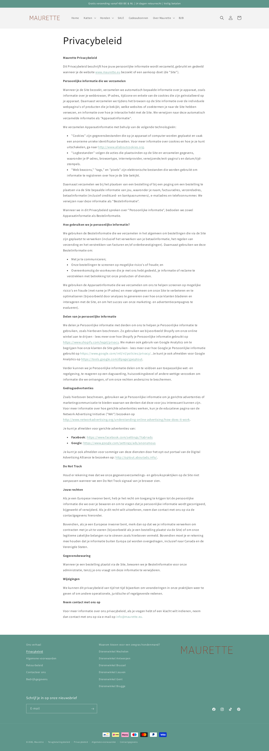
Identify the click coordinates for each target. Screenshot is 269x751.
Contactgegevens (129, 741)
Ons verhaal (33, 644)
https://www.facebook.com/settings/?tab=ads (120, 437)
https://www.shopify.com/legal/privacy (91, 342)
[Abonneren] (92, 708)
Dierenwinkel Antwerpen (114, 658)
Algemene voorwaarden (41, 658)
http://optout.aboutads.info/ (136, 457)
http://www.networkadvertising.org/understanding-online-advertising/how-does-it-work (126, 420)
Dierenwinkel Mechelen (114, 651)
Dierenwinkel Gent (110, 679)
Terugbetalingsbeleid (59, 741)
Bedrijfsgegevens (37, 679)
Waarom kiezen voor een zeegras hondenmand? (129, 644)
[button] (89, 18)
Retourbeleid (34, 665)
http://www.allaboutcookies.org (121, 147)
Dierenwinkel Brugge (112, 686)
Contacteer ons (36, 672)
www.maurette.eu (107, 72)
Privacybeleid (34, 651)
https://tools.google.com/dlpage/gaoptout (111, 359)
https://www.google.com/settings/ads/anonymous (119, 443)
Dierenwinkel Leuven (112, 672)
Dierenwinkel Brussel (112, 665)
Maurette (39, 742)
